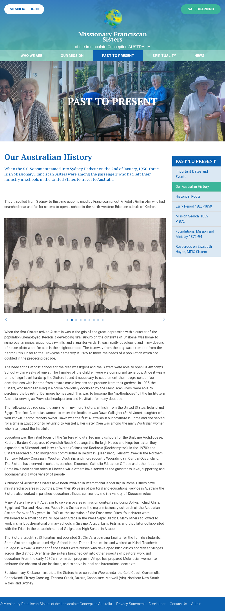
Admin (196, 604)
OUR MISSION (72, 56)
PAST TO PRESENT (118, 56)
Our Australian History (192, 186)
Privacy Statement (130, 604)
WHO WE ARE (31, 56)
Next (164, 319)
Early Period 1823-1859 (194, 206)
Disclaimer (157, 604)
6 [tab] (89, 320)
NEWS (199, 56)
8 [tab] (98, 320)
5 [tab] (85, 320)
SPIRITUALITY (164, 56)
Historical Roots (188, 196)
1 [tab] (67, 320)
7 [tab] (94, 320)
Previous (6, 319)
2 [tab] (72, 320)
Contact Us (178, 604)
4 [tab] (80, 320)
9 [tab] (102, 320)
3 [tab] (76, 320)
